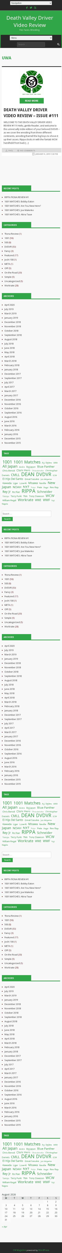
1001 (6, 238)
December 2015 (12, 438)
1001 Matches (27, 462)
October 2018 (11, 330)
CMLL (15, 474)
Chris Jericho (38, 470)
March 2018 (10, 360)
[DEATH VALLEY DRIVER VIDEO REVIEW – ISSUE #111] (32, 82)
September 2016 (13, 412)
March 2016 (10, 425)
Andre (22, 467)
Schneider (44, 491)
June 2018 (9, 347)
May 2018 (9, 352)
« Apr (4, 1226)
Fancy (7, 251)
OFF (6, 268)
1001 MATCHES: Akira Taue (18, 214)
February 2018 (11, 365)
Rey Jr (6, 491)
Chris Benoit (8, 470)
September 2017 (13, 378)
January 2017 (11, 395)
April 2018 (9, 356)
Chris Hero (23, 470)
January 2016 (11, 434)
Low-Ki (23, 483)
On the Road (11, 272)
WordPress (43, 1250)
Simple (8, 276)
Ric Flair (16, 492)
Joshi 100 (9, 259)
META (7, 263)
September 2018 (13, 335)
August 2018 (10, 339)
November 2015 (12, 442)
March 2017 (10, 391)
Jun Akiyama (46, 479)
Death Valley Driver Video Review (29, 22)
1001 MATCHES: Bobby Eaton (19, 201)
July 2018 (8, 343)
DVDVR (8, 246)
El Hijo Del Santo (12, 479)
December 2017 (12, 373)
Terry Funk (16, 496)
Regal (46, 487)
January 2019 (11, 317)
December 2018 (12, 322)
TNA (25, 496)
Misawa (33, 483)
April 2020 (9, 304)
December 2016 (12, 399)
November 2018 (12, 326)
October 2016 (11, 408)
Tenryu (5, 496)
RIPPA (28, 490)
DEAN (27, 474)
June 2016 (9, 421)
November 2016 (12, 404)
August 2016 (10, 416)
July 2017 (8, 382)
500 (6, 242)
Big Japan (31, 466)
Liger (15, 483)
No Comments (27, 151)
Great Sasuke (32, 479)
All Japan (10, 466)
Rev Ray (54, 487)
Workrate (9, 285)
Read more (31, 100)
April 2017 (9, 386)
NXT (26, 487)
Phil (10, 151)
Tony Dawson (36, 496)
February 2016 (11, 429)
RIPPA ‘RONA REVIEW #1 (16, 197)
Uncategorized (12, 281)
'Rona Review (11, 233)
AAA (55, 462)
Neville (42, 483)
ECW (55, 475)
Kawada (7, 483)
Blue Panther (46, 466)
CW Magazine (19, 1250)
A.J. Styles (47, 462)
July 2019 (8, 309)
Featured (9, 255)
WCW (50, 495)
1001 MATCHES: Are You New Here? (22, 205)
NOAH (17, 487)
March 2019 (10, 313)
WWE (38, 500)
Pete (39, 487)
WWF (46, 500)
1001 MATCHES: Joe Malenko (19, 210)
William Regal (9, 500)
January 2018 (11, 369)
